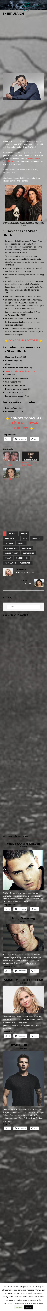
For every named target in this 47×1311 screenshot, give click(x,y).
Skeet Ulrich (10, 563)
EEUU (25, 538)
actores (12, 533)
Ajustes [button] (19, 1307)
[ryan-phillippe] (23, 1104)
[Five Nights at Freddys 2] (11, 456)
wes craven (25, 563)
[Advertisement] (23, 47)
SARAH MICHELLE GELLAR (23, 980)
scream (8, 558)
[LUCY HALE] (11, 473)
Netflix (21, 543)
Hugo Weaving (23, 918)
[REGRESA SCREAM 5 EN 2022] (30, 456)
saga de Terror (11, 553)
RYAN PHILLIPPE (23, 1045)
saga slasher (28, 553)
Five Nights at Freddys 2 (8, 463)
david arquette (11, 538)
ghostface (37, 538)
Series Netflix (22, 558)
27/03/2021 (7, 19)
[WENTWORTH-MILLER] (23, 888)
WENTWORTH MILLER (23, 843)
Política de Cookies (34, 1303)
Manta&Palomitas (22, 19)
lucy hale (9, 543)
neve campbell (11, 548)
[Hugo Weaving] (23, 950)
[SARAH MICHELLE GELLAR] (23, 1012)
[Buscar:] (23, 607)
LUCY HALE (7, 479)
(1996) (20, 371)
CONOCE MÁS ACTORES (24, 340)
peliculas (26, 548)
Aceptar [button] (29, 1307)
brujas (24, 533)
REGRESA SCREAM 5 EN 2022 (30, 463)
